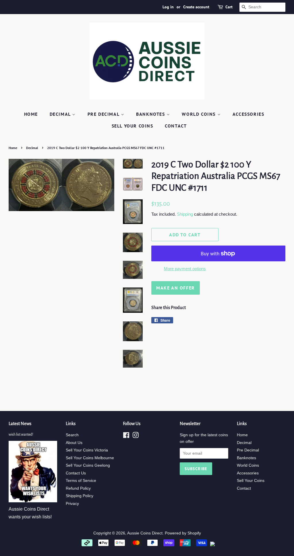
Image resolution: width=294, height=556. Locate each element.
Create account (196, 6)
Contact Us (76, 473)
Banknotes (151, 114)
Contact (176, 126)
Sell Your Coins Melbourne (90, 458)
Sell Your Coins (132, 126)
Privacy (72, 503)
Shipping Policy (79, 496)
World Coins (199, 114)
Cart (229, 6)
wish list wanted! (21, 435)
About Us (74, 443)
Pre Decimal (104, 114)
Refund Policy (78, 488)
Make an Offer (175, 288)
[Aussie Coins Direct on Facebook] (126, 436)
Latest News (20, 423)
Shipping (185, 214)
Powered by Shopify (183, 533)
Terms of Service (81, 480)
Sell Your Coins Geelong (88, 465)
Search (72, 435)
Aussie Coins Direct (145, 533)
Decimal (61, 114)
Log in (168, 6)
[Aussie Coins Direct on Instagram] (135, 436)
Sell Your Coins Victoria (87, 450)
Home (31, 114)
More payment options (185, 268)
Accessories (248, 114)
